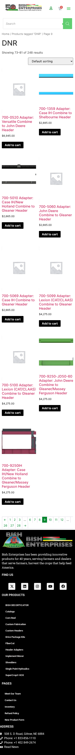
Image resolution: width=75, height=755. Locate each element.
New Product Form (14, 719)
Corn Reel (10, 618)
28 (19, 525)
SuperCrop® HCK (14, 675)
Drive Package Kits (15, 637)
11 (56, 520)
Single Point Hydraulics (17, 668)
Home (5, 34)
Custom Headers (14, 630)
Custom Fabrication (15, 624)
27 (12, 525)
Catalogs (10, 611)
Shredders (10, 662)
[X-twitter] (11, 586)
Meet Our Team (13, 693)
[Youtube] (50, 586)
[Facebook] (63, 586)
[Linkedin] (24, 586)
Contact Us (10, 700)
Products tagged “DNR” (26, 34)
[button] (69, 8)
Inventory (10, 706)
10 (50, 520)
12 (62, 520)
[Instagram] (37, 586)
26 (5, 525)
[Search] (67, 23)
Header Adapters (14, 649)
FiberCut (9, 643)
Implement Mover (14, 656)
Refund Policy (12, 713)
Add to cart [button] (13, 145)
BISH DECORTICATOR (17, 605)
